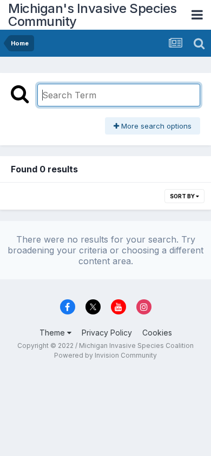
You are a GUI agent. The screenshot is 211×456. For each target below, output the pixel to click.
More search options (155, 126)
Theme (53, 332)
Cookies (157, 332)
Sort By (183, 196)
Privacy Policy (107, 332)
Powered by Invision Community (105, 355)
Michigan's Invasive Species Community (92, 15)
